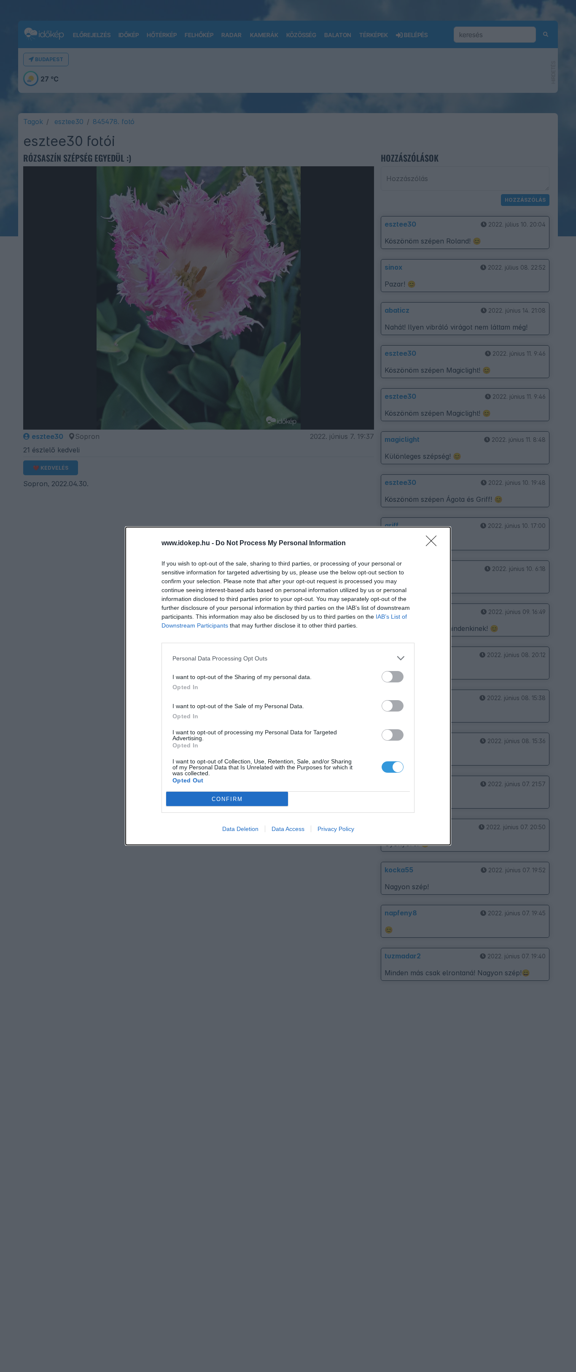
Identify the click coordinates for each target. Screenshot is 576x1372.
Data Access (288, 828)
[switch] (393, 676)
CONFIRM (227, 799)
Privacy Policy (336, 828)
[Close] (434, 544)
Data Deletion (240, 828)
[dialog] (288, 686)
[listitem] (288, 658)
